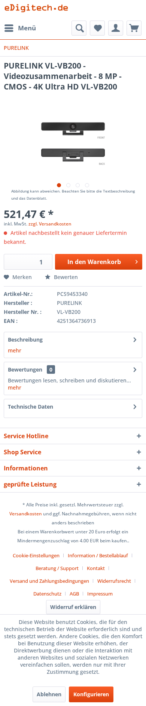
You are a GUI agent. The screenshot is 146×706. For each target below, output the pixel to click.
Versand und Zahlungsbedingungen (49, 581)
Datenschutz (47, 593)
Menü (27, 28)
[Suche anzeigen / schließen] (79, 28)
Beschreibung (25, 339)
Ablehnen (49, 694)
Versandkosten (25, 513)
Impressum (100, 593)
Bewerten (65, 277)
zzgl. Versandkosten (50, 224)
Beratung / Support (57, 568)
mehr (14, 350)
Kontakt (96, 568)
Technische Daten (30, 406)
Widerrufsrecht (114, 581)
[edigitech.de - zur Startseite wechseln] (38, 10)
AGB (74, 593)
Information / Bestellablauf (98, 555)
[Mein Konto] (115, 28)
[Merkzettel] (97, 28)
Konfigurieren (91, 694)
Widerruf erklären (73, 606)
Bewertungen (25, 369)
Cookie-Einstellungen (36, 555)
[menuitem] (20, 28)
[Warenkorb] (134, 28)
